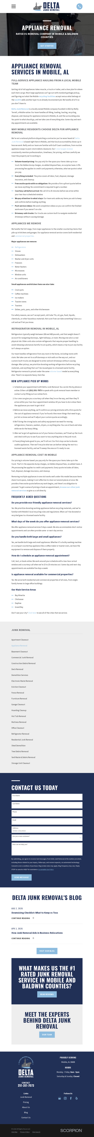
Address (15, 828)
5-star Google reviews (64, 149)
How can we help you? (20, 844)
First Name (16, 796)
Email (14, 820)
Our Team (47, 1034)
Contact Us (25, 1117)
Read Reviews (47, 994)
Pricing (26, 1102)
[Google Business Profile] (59, 1098)
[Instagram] (65, 1098)
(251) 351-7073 (35, 390)
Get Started (46, 46)
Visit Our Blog (47, 951)
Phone (14, 812)
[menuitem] (47, 640)
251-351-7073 (26, 1085)
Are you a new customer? (21, 836)
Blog (26, 1112)
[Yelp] (76, 1098)
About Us (26, 1107)
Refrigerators (20, 247)
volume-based (56, 371)
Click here (32, 613)
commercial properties (24, 236)
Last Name (16, 804)
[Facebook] (70, 1098)
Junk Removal (26, 1097)
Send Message (21, 877)
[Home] (46, 6)
